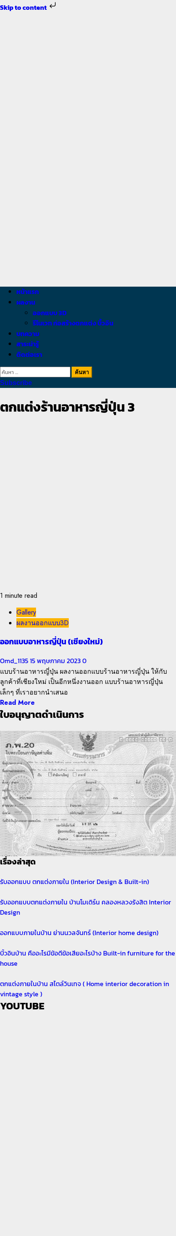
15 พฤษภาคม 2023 (56, 661)
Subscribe (16, 382)
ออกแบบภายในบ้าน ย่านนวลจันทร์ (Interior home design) (79, 933)
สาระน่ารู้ (27, 344)
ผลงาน (25, 302)
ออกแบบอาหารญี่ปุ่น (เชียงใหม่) (51, 641)
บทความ (27, 334)
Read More (17, 702)
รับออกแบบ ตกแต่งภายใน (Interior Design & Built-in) (74, 881)
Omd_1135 (15, 661)
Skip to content (24, 7)
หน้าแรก (27, 291)
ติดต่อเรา (29, 354)
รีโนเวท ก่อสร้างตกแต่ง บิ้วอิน (73, 323)
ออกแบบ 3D (50, 313)
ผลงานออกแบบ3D (42, 623)
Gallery (26, 612)
